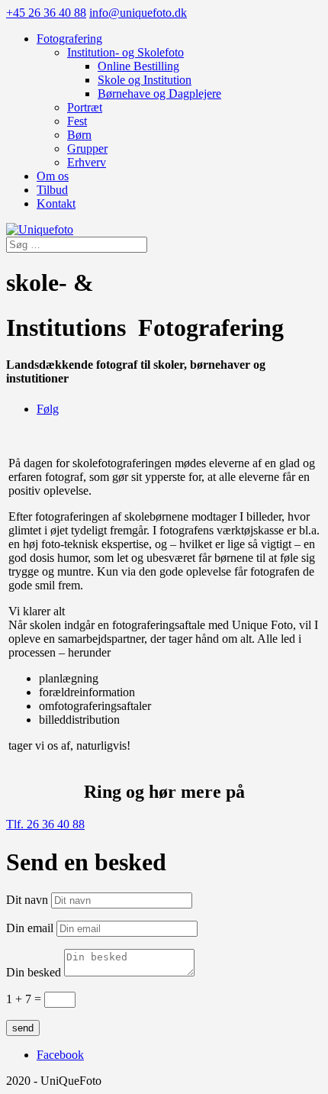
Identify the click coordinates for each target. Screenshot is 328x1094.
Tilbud (52, 189)
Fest (77, 121)
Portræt (84, 107)
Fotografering (69, 38)
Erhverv (86, 162)
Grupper (87, 148)
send (23, 1028)
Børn (79, 134)
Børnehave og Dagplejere (159, 93)
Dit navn (27, 899)
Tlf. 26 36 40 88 (45, 824)
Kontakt (56, 203)
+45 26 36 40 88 (46, 12)
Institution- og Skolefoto (125, 52)
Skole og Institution (144, 79)
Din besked (33, 972)
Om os (53, 175)
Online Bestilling (138, 66)
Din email (29, 927)
